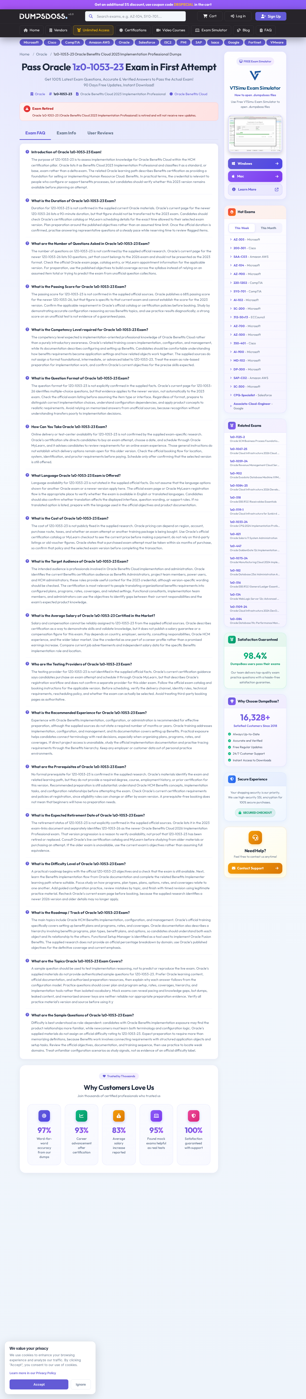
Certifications (135, 30)
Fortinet (254, 42)
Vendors (60, 30)
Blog (246, 30)
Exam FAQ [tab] (35, 133)
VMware (277, 42)
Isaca (215, 42)
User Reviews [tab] (100, 133)
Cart (213, 16)
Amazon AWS (99, 42)
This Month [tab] (268, 228)
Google (233, 42)
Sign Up (274, 16)
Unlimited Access (96, 30)
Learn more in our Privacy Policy (33, 1373)
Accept (39, 1384)
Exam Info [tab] (66, 133)
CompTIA (72, 42)
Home (34, 30)
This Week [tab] (242, 228)
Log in (241, 16)
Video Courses (173, 30)
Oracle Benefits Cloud (191, 94)
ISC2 (167, 42)
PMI (183, 42)
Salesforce (147, 42)
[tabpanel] (119, 601)
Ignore (81, 1384)
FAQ (268, 30)
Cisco (52, 42)
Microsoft (31, 42)
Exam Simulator (214, 30)
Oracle (124, 42)
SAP (199, 42)
